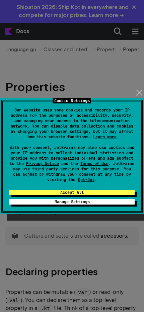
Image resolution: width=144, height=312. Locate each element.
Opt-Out (86, 179)
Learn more (105, 137)
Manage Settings (72, 202)
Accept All (72, 192)
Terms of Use (94, 163)
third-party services (55, 169)
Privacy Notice (42, 163)
